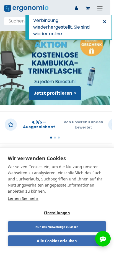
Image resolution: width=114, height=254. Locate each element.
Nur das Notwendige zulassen (57, 227)
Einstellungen (57, 212)
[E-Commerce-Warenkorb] (87, 8)
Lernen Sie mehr (23, 198)
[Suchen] (100, 21)
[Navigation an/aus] (100, 8)
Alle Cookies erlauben (57, 240)
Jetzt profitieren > (54, 93)
